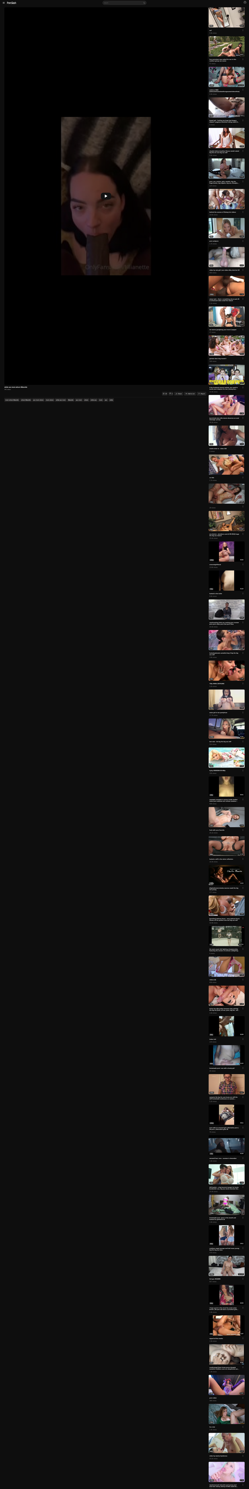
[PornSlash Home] (11, 3)
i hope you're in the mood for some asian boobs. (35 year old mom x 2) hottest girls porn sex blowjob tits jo (223, 1309)
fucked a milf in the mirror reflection (221, 859)
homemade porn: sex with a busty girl (222, 1068)
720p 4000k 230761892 (216, 683)
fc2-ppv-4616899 (214, 1279)
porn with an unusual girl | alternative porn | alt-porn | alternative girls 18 (224, 1128)
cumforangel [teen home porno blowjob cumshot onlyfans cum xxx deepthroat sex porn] (223, 1369)
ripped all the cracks (216, 1338)
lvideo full (212, 1039)
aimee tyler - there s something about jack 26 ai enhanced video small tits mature (224, 299)
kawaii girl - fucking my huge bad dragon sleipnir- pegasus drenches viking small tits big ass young (223, 122)
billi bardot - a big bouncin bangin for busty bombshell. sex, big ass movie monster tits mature (224, 1188)
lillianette (70, 400)
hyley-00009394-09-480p (217, 770)
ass (106, 400)
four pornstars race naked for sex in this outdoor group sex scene (222, 60)
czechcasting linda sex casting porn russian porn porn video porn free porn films (224, 623)
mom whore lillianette (12, 400)
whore (86, 400)
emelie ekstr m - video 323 (218, 448)
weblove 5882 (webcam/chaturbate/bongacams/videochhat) (224, 90)
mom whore (49, 400)
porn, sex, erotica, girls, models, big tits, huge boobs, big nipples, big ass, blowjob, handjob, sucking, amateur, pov (223, 183)
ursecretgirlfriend (215, 564)
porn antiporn (214, 241)
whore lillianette (26, 400)
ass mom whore (38, 400)
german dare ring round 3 (217, 358)
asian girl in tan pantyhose (218, 712)
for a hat (212, 1427)
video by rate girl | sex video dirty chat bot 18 (224, 270)
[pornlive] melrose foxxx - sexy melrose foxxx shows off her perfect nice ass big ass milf (224, 919)
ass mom (79, 400)
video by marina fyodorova (218, 1456)
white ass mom (61, 400)
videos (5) (212, 979)
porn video (213, 1398)
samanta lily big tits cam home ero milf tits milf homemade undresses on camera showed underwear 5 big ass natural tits (223, 1098)
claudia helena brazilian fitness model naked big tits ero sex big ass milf (224, 151)
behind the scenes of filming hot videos (222, 212)
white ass (94, 400)
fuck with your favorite (216, 830)
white (111, 400)
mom (100, 400)
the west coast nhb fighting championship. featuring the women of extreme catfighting (223, 949)
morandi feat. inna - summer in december (223, 1158)
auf (210, 30)
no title (211, 477)
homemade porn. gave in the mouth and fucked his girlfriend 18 (222, 1218)
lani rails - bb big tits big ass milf (220, 741)
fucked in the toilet (215, 593)
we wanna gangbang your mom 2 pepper (222, 329)
